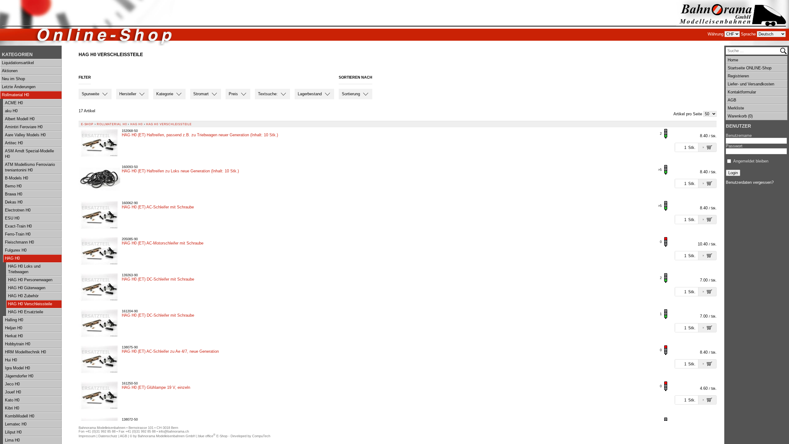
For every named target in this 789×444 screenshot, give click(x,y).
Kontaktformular (742, 92)
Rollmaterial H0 (15, 94)
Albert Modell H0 (20, 119)
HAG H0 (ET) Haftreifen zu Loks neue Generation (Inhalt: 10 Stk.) (180, 171)
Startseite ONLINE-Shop (749, 68)
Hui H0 (11, 360)
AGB (732, 100)
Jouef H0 (13, 392)
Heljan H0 (13, 328)
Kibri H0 (12, 408)
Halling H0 (14, 320)
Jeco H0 (12, 384)
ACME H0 (14, 103)
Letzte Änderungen (18, 86)
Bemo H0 (13, 186)
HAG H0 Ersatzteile (25, 312)
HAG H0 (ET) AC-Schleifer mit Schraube (158, 207)
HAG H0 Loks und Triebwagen (24, 269)
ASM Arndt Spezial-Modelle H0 (29, 154)
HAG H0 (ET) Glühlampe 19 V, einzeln (156, 387)
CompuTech (261, 436)
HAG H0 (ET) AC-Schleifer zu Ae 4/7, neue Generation (170, 351)
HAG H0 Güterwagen (26, 288)
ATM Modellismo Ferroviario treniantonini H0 (30, 167)
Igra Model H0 (17, 368)
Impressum (87, 436)
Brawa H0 (13, 194)
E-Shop (87, 124)
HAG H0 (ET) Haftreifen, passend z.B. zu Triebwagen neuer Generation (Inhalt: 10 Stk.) (200, 135)
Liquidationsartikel (18, 62)
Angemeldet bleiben (750, 161)
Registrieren (738, 76)
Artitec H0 (14, 143)
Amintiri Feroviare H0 (24, 127)
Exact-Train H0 (18, 226)
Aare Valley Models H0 (25, 135)
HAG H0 (12, 258)
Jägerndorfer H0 (19, 376)
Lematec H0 (16, 424)
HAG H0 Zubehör (23, 296)
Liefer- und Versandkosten (751, 84)
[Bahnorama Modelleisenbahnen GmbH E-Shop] (732, 23)
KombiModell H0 (19, 416)
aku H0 (11, 111)
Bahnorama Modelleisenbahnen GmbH (166, 436)
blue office (206, 436)
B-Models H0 (16, 178)
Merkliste (736, 108)
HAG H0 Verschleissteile (30, 304)
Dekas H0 (13, 202)
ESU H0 (12, 218)
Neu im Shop (13, 78)
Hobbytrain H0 (17, 344)
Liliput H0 (13, 432)
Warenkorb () (740, 116)
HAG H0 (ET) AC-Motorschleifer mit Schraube (162, 243)
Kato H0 (12, 400)
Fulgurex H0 (16, 250)
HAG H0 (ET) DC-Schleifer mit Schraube (158, 279)
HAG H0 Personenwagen (30, 280)
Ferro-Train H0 (18, 234)
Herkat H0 (14, 336)
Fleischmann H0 (19, 242)
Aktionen (10, 70)
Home (733, 60)
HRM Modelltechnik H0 (25, 352)
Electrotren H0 (18, 210)
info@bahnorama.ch (174, 431)
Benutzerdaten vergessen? (750, 182)
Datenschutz (107, 436)
